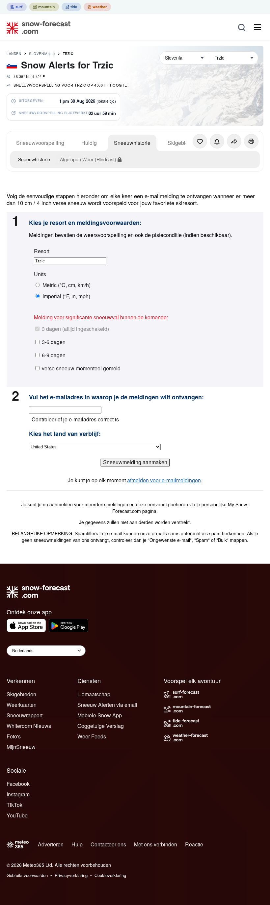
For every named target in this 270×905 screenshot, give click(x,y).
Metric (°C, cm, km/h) (66, 285)
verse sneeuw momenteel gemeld (81, 368)
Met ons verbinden (155, 844)
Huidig (89, 142)
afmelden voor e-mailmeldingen (164, 480)
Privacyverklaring (71, 875)
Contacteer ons (108, 844)
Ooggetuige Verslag (100, 726)
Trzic (68, 53)
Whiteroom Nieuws (29, 726)
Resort (41, 251)
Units (40, 274)
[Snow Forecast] (37, 27)
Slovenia (42, 53)
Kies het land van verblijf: (65, 434)
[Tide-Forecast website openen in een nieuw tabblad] (71, 7)
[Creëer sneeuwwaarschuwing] (217, 141)
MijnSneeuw (21, 747)
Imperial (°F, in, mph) (66, 296)
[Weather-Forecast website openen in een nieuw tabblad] (97, 7)
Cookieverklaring (110, 875)
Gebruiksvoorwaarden (27, 875)
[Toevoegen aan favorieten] (200, 141)
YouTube (17, 815)
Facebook (18, 783)
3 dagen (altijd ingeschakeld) (75, 329)
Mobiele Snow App (99, 715)
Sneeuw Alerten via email (107, 704)
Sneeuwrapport (24, 715)
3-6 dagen (54, 342)
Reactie (194, 844)
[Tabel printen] (251, 141)
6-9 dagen (54, 355)
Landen (14, 53)
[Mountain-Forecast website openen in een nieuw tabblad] (44, 7)
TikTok (14, 805)
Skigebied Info (184, 142)
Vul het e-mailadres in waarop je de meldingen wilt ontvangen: (116, 397)
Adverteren (51, 844)
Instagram (18, 794)
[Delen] (234, 141)
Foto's (14, 736)
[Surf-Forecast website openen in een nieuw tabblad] (17, 7)
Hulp (77, 844)
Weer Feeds (91, 736)
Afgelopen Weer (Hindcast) (88, 159)
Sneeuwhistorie (132, 142)
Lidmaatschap (93, 694)
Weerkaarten (22, 704)
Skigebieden (21, 694)
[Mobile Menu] (257, 27)
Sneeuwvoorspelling (40, 142)
